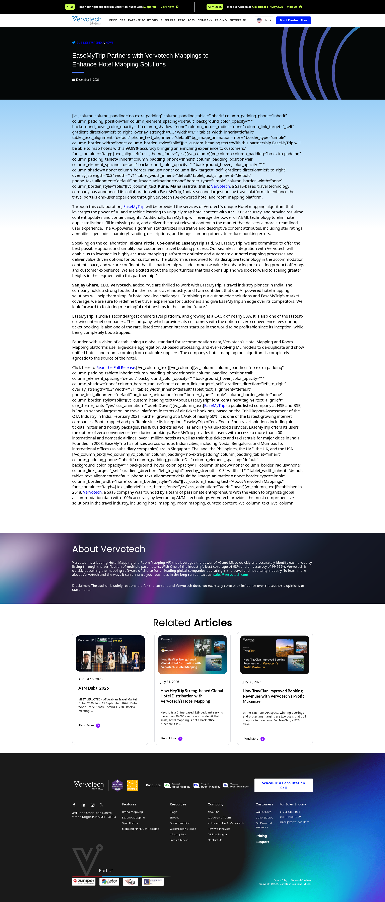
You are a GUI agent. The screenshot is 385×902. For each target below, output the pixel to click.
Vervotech (220, 186)
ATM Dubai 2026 (93, 688)
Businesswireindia (90, 42)
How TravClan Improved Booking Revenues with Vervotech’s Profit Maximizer (273, 696)
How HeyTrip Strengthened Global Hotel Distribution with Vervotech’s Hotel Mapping (192, 695)
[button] (215, 7)
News (109, 42)
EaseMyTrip (134, 206)
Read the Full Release (115, 367)
